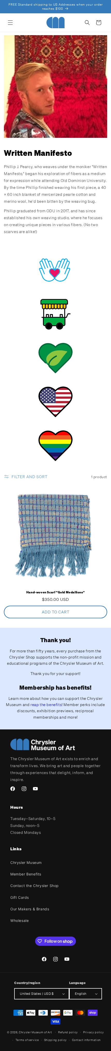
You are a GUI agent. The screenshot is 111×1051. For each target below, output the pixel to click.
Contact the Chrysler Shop (34, 885)
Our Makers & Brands (29, 909)
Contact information (86, 1040)
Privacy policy (93, 1032)
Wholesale (19, 920)
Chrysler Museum (26, 862)
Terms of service (27, 1040)
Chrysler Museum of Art (35, 1032)
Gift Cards (19, 897)
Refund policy (68, 1032)
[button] (10, 22)
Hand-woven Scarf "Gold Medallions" (55, 592)
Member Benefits (25, 874)
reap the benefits (46, 704)
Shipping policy (55, 1040)
